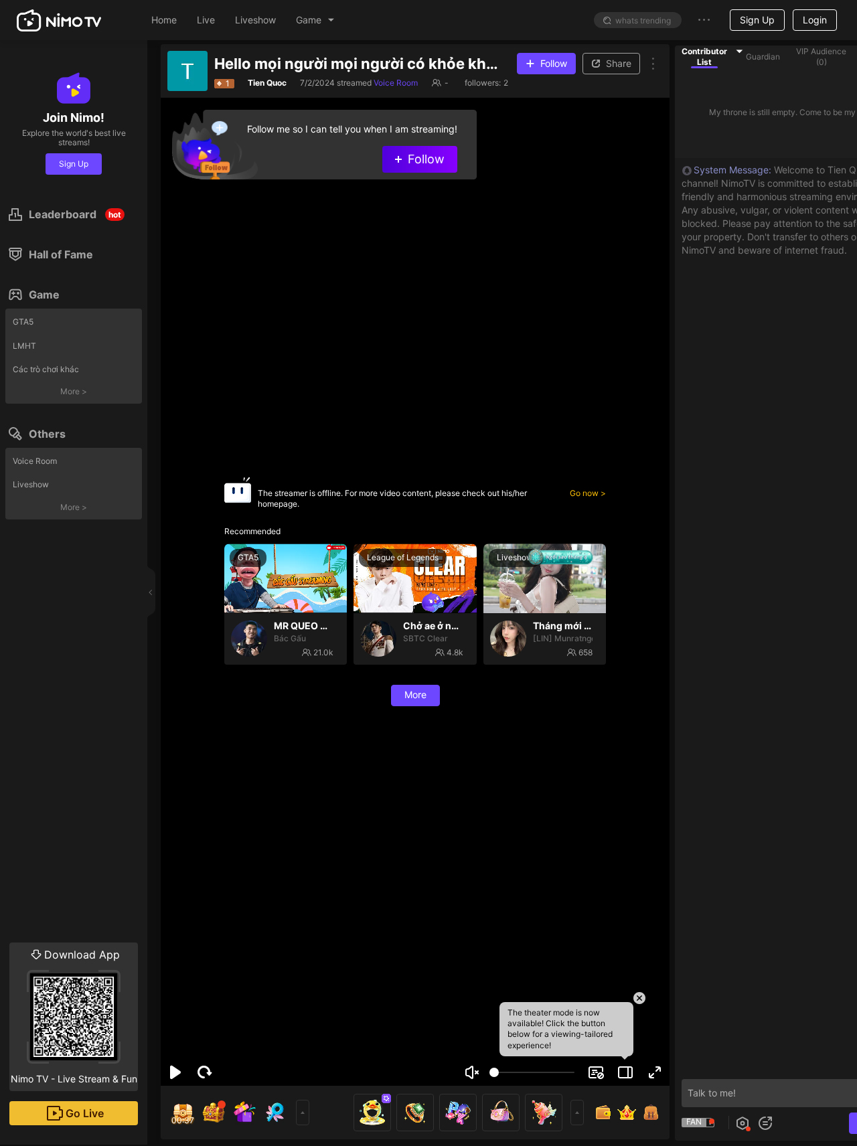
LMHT (24, 346)
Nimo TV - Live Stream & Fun (74, 1016)
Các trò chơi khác (46, 369)
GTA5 (23, 322)
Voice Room (35, 461)
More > (73, 391)
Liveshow (31, 484)
